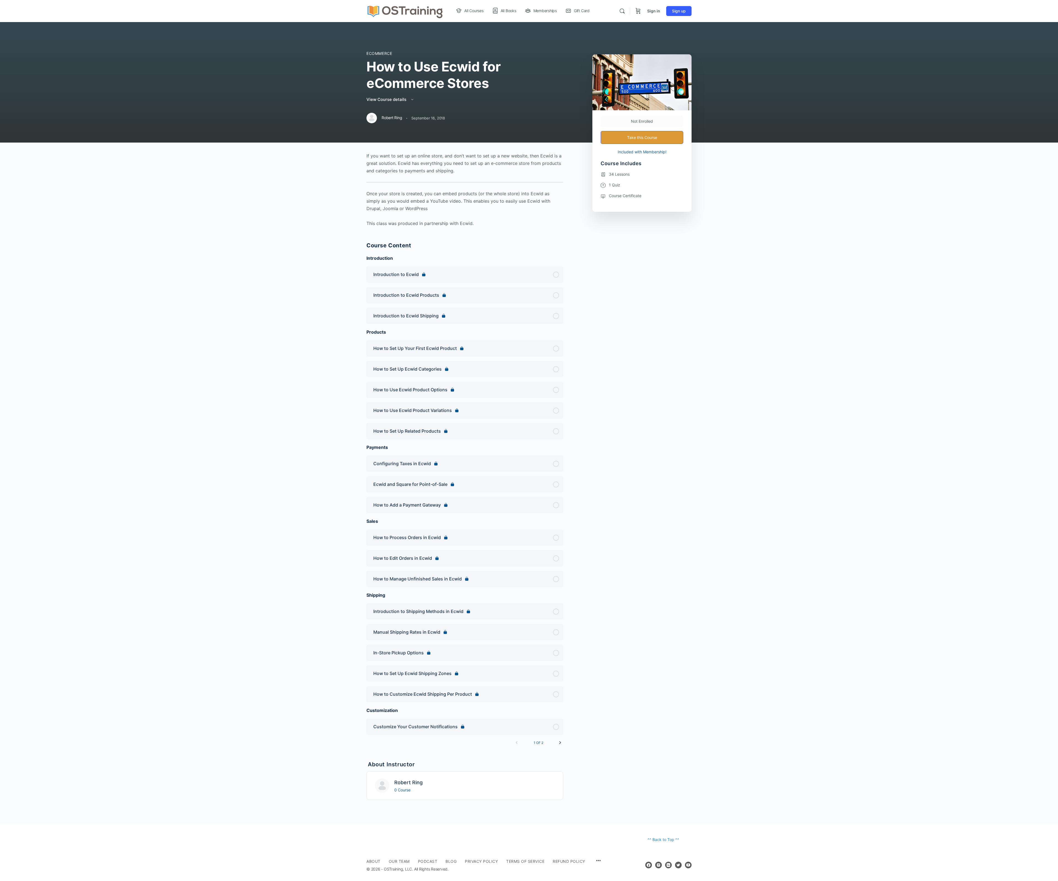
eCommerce (379, 53)
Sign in (653, 11)
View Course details (386, 99)
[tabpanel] (464, 189)
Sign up (679, 11)
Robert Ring (408, 782)
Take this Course (642, 137)
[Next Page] (560, 743)
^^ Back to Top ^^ (663, 839)
